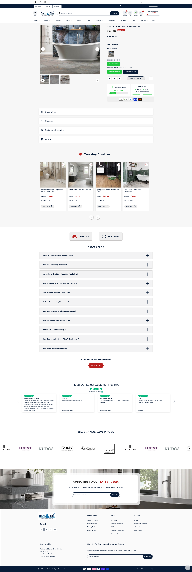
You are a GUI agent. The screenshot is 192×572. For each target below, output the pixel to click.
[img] (96, 389)
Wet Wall (143, 20)
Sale (153, 20)
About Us (146, 2)
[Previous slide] (91, 217)
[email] (45, 2)
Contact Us (154, 2)
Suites (36, 20)
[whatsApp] (49, 2)
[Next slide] (97, 49)
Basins (68, 20)
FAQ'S (112, 527)
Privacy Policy (91, 527)
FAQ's (136, 520)
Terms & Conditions (117, 530)
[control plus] (119, 78)
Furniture (47, 20)
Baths (58, 20)
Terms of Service (92, 520)
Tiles (133, 20)
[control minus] (109, 78)
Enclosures (111, 20)
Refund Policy (91, 530)
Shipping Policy (92, 523)
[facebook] (35, 2)
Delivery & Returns (117, 523)
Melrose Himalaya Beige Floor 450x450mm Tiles (52, 191)
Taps (88, 20)
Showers (98, 20)
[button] (44, 79)
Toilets (78, 20)
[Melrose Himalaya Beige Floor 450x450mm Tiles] (53, 175)
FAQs (140, 2)
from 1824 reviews (95, 391)
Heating (123, 20)
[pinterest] (40, 2)
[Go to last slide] (43, 49)
